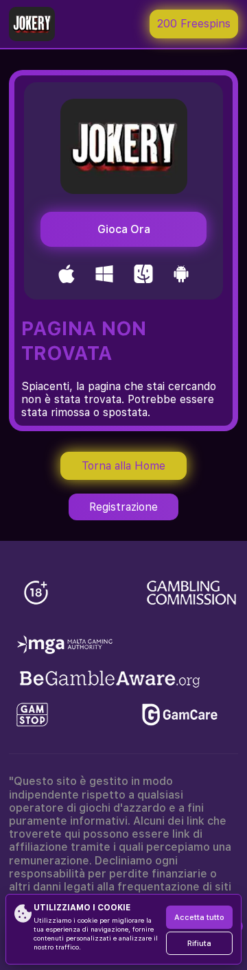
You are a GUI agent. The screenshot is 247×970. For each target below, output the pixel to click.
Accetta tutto (199, 917)
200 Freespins (194, 23)
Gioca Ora (123, 229)
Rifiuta (199, 943)
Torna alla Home (123, 465)
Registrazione (123, 506)
